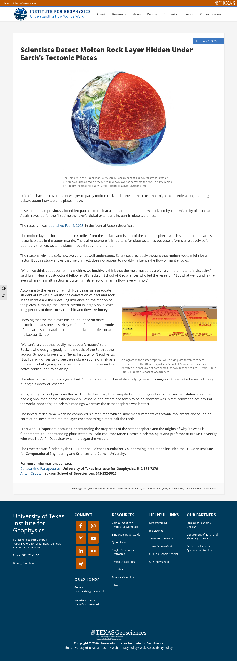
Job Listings (156, 530)
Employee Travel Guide (126, 534)
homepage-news (79, 488)
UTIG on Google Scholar (163, 554)
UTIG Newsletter (159, 561)
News (109, 488)
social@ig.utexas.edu (87, 604)
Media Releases (97, 488)
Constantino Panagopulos (40, 468)
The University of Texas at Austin (86, 648)
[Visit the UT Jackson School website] (118, 639)
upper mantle (210, 488)
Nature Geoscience (152, 488)
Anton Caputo (31, 473)
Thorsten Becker (193, 488)
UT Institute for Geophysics (52, 14)
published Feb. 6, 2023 (66, 225)
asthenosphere (122, 488)
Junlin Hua (136, 488)
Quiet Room (119, 542)
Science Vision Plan (124, 577)
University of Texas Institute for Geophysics (38, 523)
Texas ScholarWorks (161, 546)
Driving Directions (24, 563)
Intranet (117, 585)
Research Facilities (123, 561)
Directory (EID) (158, 523)
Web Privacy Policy (125, 648)
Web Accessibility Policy (156, 648)
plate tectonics (175, 488)
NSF (165, 488)
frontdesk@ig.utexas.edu (89, 591)
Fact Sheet (118, 569)
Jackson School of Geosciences (20, 3)
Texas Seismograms (161, 538)
